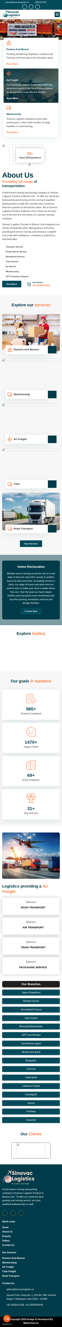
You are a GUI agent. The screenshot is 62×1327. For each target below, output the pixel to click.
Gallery (6, 1222)
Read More (12, 46)
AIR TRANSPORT (33, 909)
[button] (57, 14)
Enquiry (6, 1218)
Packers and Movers (13, 1240)
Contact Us (8, 1227)
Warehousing (9, 1244)
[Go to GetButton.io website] (7, 1324)
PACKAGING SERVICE (33, 949)
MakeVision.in (31, 1305)
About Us (7, 1214)
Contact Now (31, 593)
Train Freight (9, 1253)
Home (5, 1209)
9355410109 (40, 2)
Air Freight (8, 1249)
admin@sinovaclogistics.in (17, 2)
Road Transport (10, 1258)
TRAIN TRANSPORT (33, 929)
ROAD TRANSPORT (33, 889)
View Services (31, 526)
